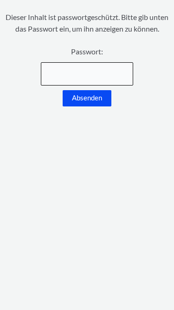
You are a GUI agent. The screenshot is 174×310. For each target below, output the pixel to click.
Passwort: (87, 51)
